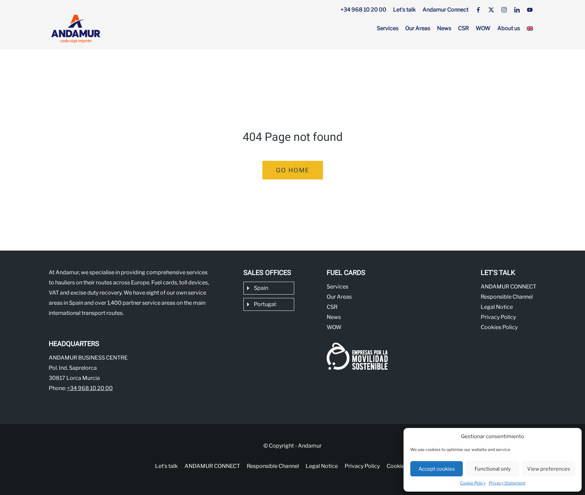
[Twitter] (491, 9)
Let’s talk (166, 466)
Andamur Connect (445, 9)
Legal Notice (497, 307)
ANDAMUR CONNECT (508, 286)
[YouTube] (529, 9)
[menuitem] (530, 28)
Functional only (493, 469)
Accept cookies (436, 469)
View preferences (548, 469)
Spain (261, 288)
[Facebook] (478, 9)
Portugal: (265, 304)
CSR (463, 28)
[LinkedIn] (517, 9)
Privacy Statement (507, 483)
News (444, 28)
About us (508, 28)
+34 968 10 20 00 (363, 9)
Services (387, 28)
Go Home (292, 170)
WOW (483, 28)
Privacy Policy (498, 317)
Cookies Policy (499, 327)
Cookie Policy (472, 483)
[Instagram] (504, 9)
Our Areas (417, 28)
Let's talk (404, 9)
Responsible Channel (507, 297)
